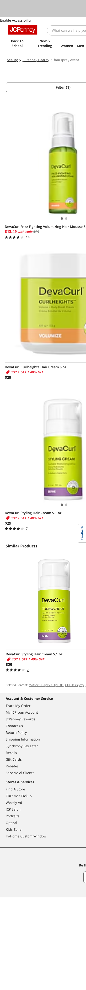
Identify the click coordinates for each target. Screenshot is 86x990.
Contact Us (14, 725)
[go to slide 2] (66, 218)
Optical (11, 822)
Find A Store (15, 789)
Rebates (12, 766)
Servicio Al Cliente (20, 773)
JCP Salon (13, 809)
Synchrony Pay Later (22, 746)
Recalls (11, 752)
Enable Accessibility (16, 20)
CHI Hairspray (74, 685)
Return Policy (16, 732)
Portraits (12, 816)
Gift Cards (14, 759)
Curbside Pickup (19, 796)
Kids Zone (14, 829)
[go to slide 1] (62, 218)
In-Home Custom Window (26, 836)
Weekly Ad (14, 802)
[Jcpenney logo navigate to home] (23, 30)
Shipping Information (23, 739)
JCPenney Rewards (20, 719)
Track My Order (18, 705)
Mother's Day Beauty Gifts (46, 685)
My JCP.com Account (22, 712)
